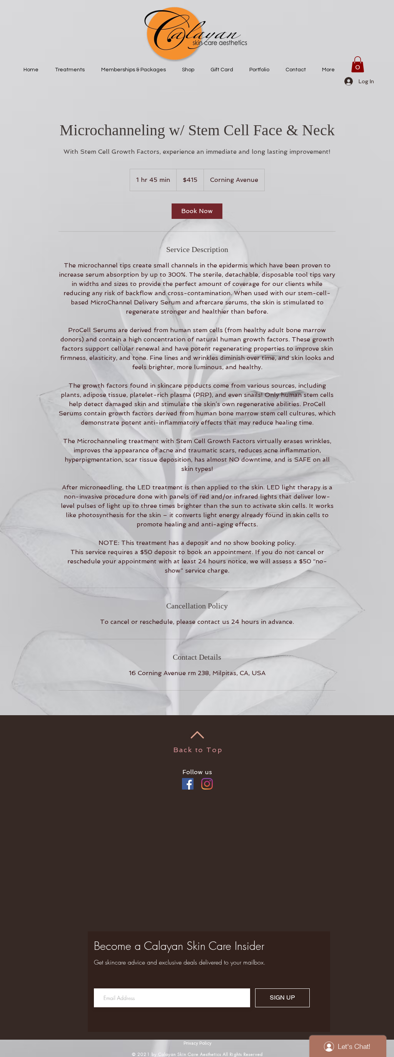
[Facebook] (188, 784)
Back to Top (198, 750)
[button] (357, 64)
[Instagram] (207, 784)
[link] (197, 211)
